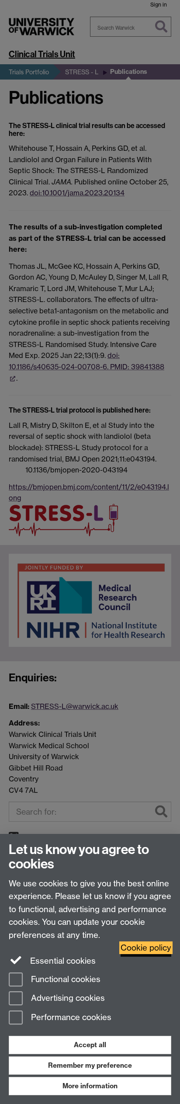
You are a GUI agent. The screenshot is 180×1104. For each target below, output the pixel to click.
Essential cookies (62, 961)
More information (90, 1086)
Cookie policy (146, 948)
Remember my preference (90, 1065)
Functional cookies (64, 979)
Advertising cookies (67, 998)
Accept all (90, 1045)
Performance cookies (70, 1018)
